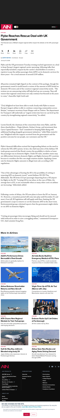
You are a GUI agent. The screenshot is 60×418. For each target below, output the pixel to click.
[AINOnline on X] (55, 367)
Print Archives (46, 374)
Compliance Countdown (49, 389)
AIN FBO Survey (6, 374)
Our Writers (5, 398)
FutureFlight (5, 384)
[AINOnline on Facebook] (49, 367)
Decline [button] (33, 414)
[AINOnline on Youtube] (52, 367)
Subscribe (24, 374)
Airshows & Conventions (49, 385)
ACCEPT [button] (27, 414)
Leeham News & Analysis (8, 389)
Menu (54, 27)
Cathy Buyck (6, 58)
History (4, 400)
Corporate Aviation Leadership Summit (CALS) (10, 387)
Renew (24, 378)
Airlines (3, 32)
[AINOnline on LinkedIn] (58, 367)
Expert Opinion (46, 376)
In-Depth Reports (47, 378)
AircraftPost (5, 380)
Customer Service (26, 376)
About (3, 396)
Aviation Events (46, 387)
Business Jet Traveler (7, 382)
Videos (44, 380)
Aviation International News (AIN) (9, 377)
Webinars (45, 382)
